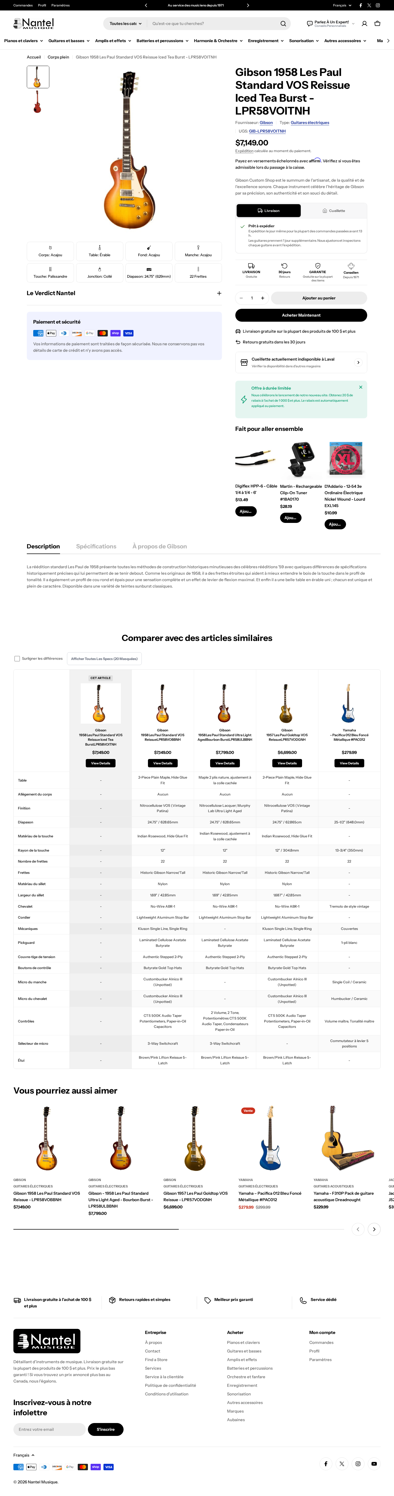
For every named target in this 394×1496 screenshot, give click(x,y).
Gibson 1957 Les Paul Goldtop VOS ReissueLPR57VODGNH (287, 735)
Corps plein (58, 57)
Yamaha (246, 1180)
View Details (100, 763)
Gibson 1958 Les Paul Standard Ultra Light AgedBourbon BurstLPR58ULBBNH (225, 735)
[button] (146, 5)
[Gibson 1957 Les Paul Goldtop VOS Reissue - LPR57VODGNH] (197, 1138)
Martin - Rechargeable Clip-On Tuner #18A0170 (301, 493)
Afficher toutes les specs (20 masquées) (104, 659)
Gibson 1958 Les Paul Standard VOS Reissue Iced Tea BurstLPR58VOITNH (100, 737)
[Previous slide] (358, 1229)
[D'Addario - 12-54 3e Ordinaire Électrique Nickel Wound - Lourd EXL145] (346, 458)
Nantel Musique (42, 1481)
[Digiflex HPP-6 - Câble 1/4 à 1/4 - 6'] (256, 458)
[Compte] (364, 23)
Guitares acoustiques (334, 1186)
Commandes (23, 5)
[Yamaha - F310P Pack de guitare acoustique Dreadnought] (347, 1138)
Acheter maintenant (301, 315)
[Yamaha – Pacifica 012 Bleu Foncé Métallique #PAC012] (272, 1138)
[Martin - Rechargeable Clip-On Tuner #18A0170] (301, 458)
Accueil (34, 57)
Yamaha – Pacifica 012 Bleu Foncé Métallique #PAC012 (349, 735)
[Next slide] (374, 1229)
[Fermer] (361, 387)
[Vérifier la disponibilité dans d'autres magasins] (358, 362)
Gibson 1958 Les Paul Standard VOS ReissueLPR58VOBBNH (162, 735)
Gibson (266, 122)
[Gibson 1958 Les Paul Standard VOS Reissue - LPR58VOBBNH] (46, 1138)
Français (339, 5)
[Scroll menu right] (388, 40)
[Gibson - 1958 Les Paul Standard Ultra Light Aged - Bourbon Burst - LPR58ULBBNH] (121, 1138)
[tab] (269, 210)
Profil (42, 5)
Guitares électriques (310, 122)
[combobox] (197, 23)
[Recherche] (283, 23)
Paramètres (60, 5)
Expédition (244, 151)
